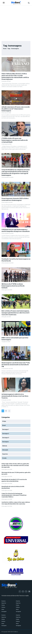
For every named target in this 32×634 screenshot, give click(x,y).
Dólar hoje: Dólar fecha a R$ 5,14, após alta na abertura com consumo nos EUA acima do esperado (15, 465)
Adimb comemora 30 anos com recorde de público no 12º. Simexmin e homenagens (16, 109)
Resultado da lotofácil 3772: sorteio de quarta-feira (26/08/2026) (14, 480)
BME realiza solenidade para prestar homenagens (15, 338)
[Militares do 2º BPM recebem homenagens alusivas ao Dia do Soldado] (16, 274)
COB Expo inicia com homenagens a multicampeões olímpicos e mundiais (16, 230)
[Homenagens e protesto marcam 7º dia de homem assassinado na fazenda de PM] (16, 353)
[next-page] (9, 410)
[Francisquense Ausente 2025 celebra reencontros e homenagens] (16, 189)
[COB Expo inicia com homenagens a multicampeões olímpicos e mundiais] (16, 220)
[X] (26, 591)
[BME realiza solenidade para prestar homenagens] (16, 328)
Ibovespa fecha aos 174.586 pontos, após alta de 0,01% (16, 473)
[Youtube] (29, 591)
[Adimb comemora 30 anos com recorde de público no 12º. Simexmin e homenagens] (16, 97)
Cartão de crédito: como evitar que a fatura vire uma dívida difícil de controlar (16, 503)
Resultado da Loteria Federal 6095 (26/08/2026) (13, 487)
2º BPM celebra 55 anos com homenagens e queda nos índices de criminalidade (15, 140)
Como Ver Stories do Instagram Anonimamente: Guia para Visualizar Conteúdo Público (14, 495)
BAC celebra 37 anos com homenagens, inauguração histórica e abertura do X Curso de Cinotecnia (15, 312)
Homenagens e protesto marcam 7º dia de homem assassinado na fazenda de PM (16, 364)
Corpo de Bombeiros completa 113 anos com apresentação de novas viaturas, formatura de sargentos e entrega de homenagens (16, 172)
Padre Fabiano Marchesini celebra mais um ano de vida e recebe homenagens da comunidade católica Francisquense (15, 76)
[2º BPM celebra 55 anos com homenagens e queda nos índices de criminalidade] (16, 129)
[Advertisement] (16, 23)
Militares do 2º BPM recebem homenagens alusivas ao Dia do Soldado (13, 286)
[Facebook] (20, 591)
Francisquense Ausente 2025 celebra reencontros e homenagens (15, 199)
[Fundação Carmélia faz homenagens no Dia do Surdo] (16, 249)
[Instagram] (23, 591)
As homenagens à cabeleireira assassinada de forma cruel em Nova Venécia (15, 396)
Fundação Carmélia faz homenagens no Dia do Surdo (16, 260)
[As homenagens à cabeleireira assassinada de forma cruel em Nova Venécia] (16, 385)
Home (4, 48)
